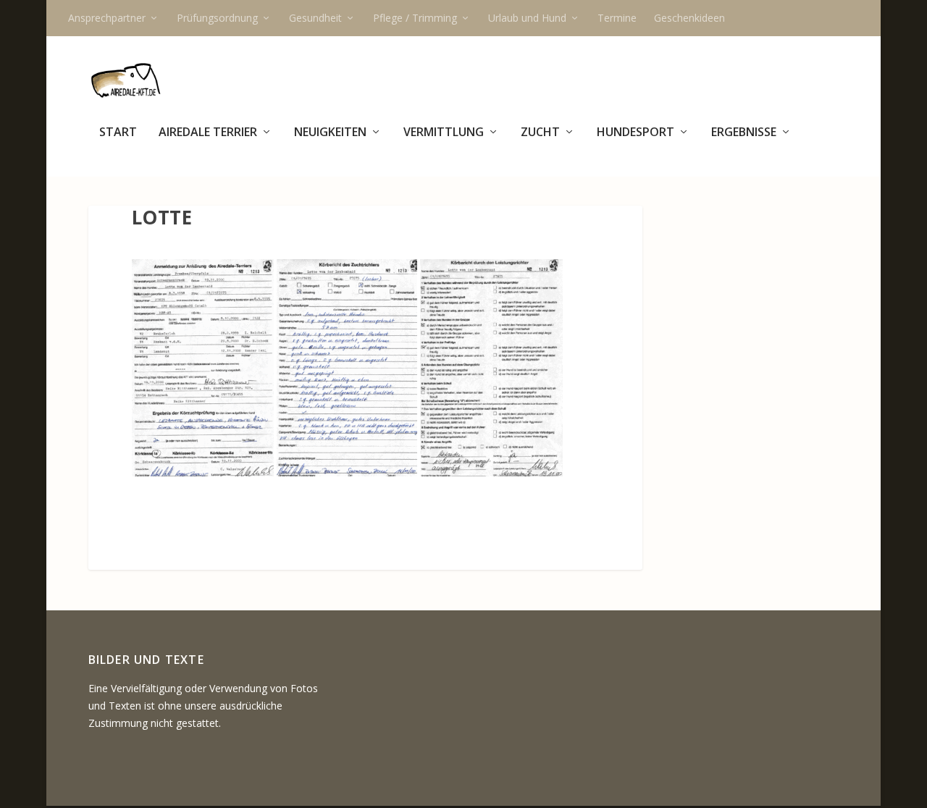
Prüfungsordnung (217, 18)
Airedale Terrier (208, 133)
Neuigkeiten (330, 133)
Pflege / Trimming (415, 18)
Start (118, 133)
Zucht (540, 133)
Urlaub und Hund (527, 18)
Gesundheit (315, 18)
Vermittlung (443, 133)
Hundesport (635, 133)
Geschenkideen (689, 18)
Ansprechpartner (107, 18)
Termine (617, 18)
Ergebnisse (743, 133)
